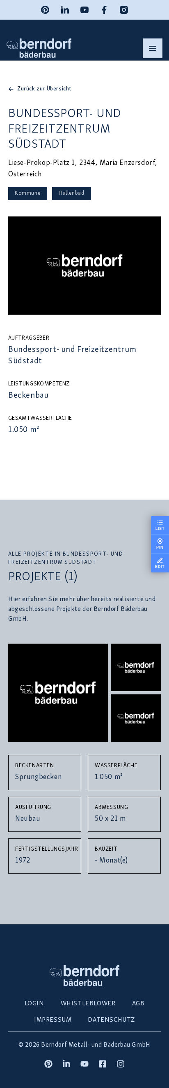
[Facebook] (104, 10)
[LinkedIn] (65, 10)
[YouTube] (84, 10)
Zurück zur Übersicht (44, 89)
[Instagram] (124, 10)
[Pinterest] (45, 10)
